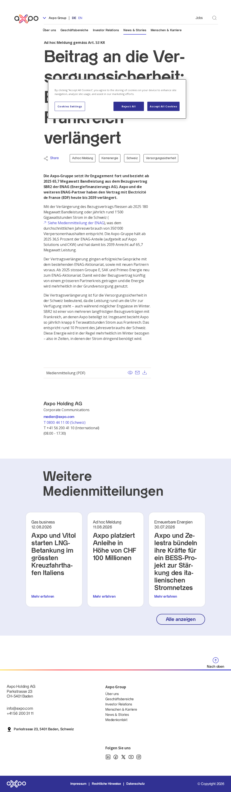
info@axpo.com (20, 708)
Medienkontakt (116, 720)
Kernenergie (110, 158)
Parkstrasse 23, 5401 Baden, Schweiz (44, 729)
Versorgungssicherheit (161, 158)
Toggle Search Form (214, 17)
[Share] (46, 158)
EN (80, 18)
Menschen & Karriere (166, 30)
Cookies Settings (70, 106)
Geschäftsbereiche (74, 30)
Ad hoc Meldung (82, 158)
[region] (117, 99)
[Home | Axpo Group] (28, 19)
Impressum (78, 783)
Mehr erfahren (42, 596)
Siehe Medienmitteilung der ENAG (76, 222)
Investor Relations (106, 30)
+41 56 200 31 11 (20, 713)
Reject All (129, 106)
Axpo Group (57, 18)
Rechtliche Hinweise (106, 783)
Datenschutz (135, 783)
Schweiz (132, 158)
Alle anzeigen (181, 619)
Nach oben (215, 666)
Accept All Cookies (163, 106)
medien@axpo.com (59, 417)
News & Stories (134, 30)
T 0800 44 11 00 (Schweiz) (65, 422)
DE (74, 18)
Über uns (49, 30)
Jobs (199, 18)
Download (144, 372)
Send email (137, 372)
